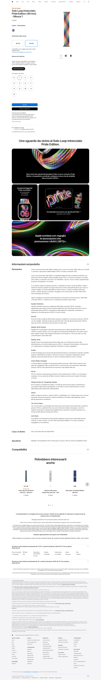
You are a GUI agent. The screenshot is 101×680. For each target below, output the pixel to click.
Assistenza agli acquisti (48, 658)
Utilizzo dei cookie (26, 677)
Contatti (75, 667)
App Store (29, 663)
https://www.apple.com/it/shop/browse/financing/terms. (27, 587)
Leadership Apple (77, 653)
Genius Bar (45, 642)
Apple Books (30, 661)
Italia (88, 676)
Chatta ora (17, 129)
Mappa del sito (58, 677)
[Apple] (12, 635)
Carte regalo (14, 658)
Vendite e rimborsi (44, 677)
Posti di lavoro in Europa (79, 665)
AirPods (13, 650)
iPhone (13, 646)
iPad (13, 644)
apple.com (14, 608)
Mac (13, 642)
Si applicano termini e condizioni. (68, 584)
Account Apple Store (31, 642)
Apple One (29, 649)
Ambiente (76, 642)
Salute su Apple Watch (63, 656)
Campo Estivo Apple (47, 646)
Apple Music (30, 653)
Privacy (75, 644)
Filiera (75, 646)
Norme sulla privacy (16, 677)
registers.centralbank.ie (32, 626)
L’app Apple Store (46, 648)
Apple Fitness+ (30, 657)
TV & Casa (14, 652)
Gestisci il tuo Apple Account (33, 640)
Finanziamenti (46, 654)
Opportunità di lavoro (78, 655)
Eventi (75, 663)
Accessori (14, 656)
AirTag (13, 654)
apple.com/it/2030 (40, 619)
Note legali (51, 677)
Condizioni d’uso (34, 677)
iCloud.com (29, 644)
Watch (13, 648)
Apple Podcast (30, 659)
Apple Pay (14, 663)
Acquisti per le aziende (63, 642)
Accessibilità (76, 640)
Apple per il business (62, 640)
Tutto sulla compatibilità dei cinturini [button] (21, 52)
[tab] (61, 56)
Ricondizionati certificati (48, 650)
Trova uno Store (46, 640)
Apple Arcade (30, 655)
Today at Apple (46, 644)
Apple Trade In (46, 652)
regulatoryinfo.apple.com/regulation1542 (64, 610)
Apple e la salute (61, 654)
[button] (84, 1)
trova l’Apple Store (27, 671)
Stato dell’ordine (46, 656)
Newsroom (76, 651)
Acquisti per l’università (63, 649)
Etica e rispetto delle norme (80, 661)
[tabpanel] (66, 30)
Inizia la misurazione (18, 68)
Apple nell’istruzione (62, 647)
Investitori (76, 659)
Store (13, 640)
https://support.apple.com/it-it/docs (63, 603)
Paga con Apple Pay (25, 108)
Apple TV (29, 651)
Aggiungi (24, 104)
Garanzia (76, 657)
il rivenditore (34, 671)
